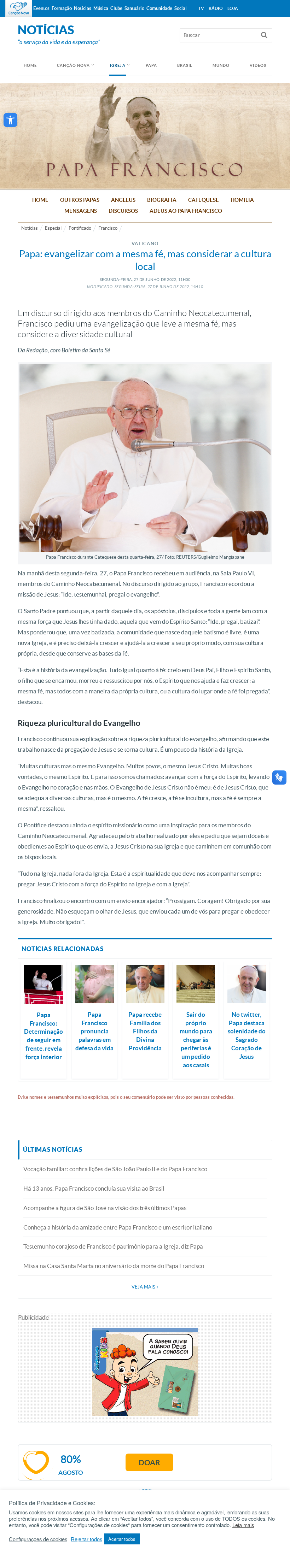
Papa (151, 65)
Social (180, 8)
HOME (30, 65)
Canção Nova (73, 65)
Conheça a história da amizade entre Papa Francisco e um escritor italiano (117, 1227)
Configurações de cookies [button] (38, 1539)
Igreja (118, 65)
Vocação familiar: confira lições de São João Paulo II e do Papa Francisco (115, 1169)
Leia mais (243, 1525)
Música (100, 8)
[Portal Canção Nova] (18, 8)
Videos (258, 65)
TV (201, 8)
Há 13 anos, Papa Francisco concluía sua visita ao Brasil (93, 1188)
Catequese (203, 200)
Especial (53, 228)
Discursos (123, 211)
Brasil (185, 65)
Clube (116, 8)
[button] (10, 120)
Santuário (134, 8)
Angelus (123, 200)
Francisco (107, 228)
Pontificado (80, 228)
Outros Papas (79, 200)
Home (40, 200)
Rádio (216, 8)
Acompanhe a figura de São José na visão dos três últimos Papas (104, 1207)
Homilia (242, 200)
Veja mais (145, 1287)
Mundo (221, 65)
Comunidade (159, 8)
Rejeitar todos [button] (86, 1539)
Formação (62, 8)
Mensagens (80, 211)
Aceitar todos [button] (121, 1539)
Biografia (161, 200)
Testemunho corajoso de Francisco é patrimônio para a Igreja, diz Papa (113, 1246)
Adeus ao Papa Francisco (186, 211)
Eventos (41, 8)
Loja (232, 8)
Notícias (29, 228)
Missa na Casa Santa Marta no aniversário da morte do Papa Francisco (113, 1265)
